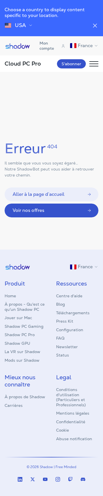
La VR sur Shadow (22, 351)
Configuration (69, 329)
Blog (60, 304)
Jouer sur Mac (18, 317)
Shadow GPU (17, 343)
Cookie (62, 430)
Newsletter (67, 346)
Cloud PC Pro (23, 63)
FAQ (60, 338)
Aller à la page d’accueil (38, 194)
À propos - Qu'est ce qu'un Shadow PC (25, 307)
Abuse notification (74, 438)
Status (62, 355)
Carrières (14, 405)
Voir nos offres (28, 210)
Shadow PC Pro (20, 334)
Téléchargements (73, 312)
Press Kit (64, 321)
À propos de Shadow (25, 396)
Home (10, 295)
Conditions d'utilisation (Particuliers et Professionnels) (71, 397)
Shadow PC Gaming (24, 326)
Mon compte (46, 46)
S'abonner (71, 63)
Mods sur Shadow (22, 360)
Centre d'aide (69, 295)
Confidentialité (70, 421)
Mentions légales (72, 413)
